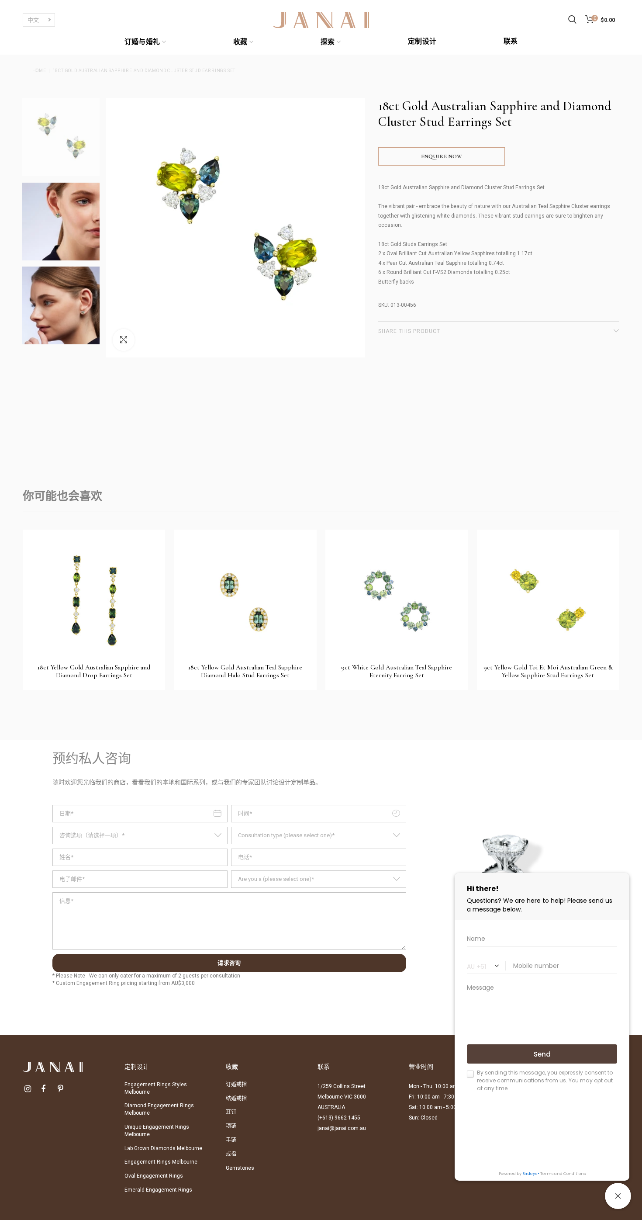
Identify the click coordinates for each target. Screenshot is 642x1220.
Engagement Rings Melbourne (160, 1162)
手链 (231, 1140)
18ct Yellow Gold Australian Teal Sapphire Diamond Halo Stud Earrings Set (245, 671)
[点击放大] (124, 340)
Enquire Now (441, 156)
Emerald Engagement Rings (158, 1190)
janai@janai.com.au (342, 1128)
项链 (231, 1126)
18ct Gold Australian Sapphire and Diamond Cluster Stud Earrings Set (144, 70)
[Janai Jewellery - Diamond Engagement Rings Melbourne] (321, 19)
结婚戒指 (236, 1098)
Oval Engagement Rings (153, 1176)
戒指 (231, 1154)
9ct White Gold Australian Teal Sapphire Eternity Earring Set (396, 671)
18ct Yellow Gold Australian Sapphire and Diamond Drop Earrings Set (94, 671)
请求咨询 (229, 963)
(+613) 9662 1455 (339, 1118)
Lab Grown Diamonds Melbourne (163, 1148)
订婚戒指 (236, 1084)
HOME (39, 70)
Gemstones (240, 1168)
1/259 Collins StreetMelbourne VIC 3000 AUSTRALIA (342, 1096)
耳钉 (231, 1112)
